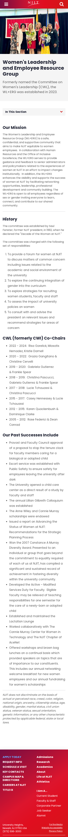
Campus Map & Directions (13, 778)
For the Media (56, 824)
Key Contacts (13, 772)
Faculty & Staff (46, 800)
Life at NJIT (44, 776)
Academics (45, 767)
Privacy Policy (56, 831)
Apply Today (12, 757)
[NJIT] (34, 4)
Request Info (12, 762)
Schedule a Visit (15, 767)
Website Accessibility (52, 827)
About (41, 772)
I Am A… (42, 791)
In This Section (15, 112)
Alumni (41, 815)
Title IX (8, 790)
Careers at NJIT (14, 785)
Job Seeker (44, 810)
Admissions (45, 757)
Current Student (47, 796)
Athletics (43, 781)
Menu (6, 4)
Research (43, 762)
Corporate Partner (49, 805)
